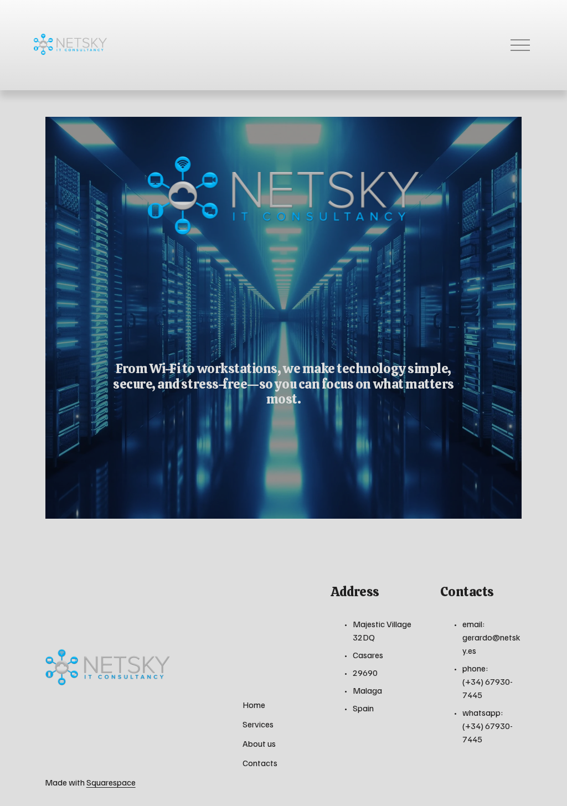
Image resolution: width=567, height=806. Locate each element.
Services (258, 724)
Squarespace (111, 782)
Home (254, 704)
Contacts (260, 762)
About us (259, 743)
